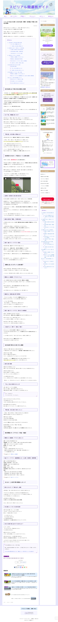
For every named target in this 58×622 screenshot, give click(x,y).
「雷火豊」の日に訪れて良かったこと (17, 70)
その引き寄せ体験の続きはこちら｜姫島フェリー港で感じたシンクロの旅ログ (19, 551)
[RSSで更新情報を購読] (26, 567)
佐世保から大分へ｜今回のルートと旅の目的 (16, 48)
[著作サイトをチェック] (15, 567)
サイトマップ (21, 618)
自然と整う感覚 (13, 66)
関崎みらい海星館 (14, 454)
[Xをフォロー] (17, 567)
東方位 (22, 558)
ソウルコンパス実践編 (45, 185)
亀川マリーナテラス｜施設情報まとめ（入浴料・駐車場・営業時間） (22, 75)
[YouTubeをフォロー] (22, 567)
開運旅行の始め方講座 (45, 176)
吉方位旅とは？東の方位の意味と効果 (15, 42)
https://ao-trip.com (30, 613)
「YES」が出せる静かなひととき (16, 68)
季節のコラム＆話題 (44, 190)
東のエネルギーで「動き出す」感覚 (17, 79)
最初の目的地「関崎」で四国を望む (17, 51)
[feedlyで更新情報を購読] (24, 567)
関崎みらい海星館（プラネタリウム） (17, 56)
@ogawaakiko (31, 612)
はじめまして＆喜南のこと (45, 192)
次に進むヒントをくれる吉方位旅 (16, 81)
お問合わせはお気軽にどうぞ (47, 199)
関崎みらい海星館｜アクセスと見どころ (18, 73)
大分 (10, 558)
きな (48, 139)
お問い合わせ (36, 618)
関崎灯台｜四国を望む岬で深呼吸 (16, 58)
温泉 (15, 558)
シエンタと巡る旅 (7, 558)
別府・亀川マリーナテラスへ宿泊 (16, 53)
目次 (8, 40)
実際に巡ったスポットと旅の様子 (14, 55)
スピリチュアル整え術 (45, 178)
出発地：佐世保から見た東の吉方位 (17, 49)
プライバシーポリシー (27, 618)
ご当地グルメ (18, 558)
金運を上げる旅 (43, 188)
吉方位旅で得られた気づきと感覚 (14, 64)
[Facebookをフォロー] (18, 567)
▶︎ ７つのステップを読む (47, 45)
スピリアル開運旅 (7, 556)
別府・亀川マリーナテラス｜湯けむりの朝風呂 (19, 60)
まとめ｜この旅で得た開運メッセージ (15, 77)
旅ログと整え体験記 (44, 181)
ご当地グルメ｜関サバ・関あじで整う (17, 62)
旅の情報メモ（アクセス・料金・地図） (15, 72)
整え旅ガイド (43, 174)
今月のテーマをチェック (46, 87)
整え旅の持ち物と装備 (45, 183)
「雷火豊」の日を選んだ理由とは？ (17, 46)
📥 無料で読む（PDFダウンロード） (48, 63)
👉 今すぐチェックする (48, 100)
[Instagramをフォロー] (20, 567)
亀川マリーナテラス (14, 477)
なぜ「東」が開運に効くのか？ (16, 44)
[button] (54, 21)
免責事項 (32, 618)
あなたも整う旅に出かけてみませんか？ (18, 83)
